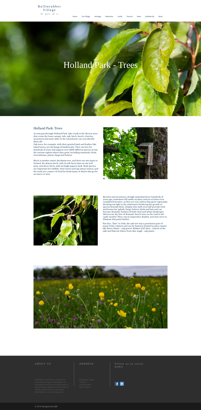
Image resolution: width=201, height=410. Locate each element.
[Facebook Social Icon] (117, 384)
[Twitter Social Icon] (122, 384)
